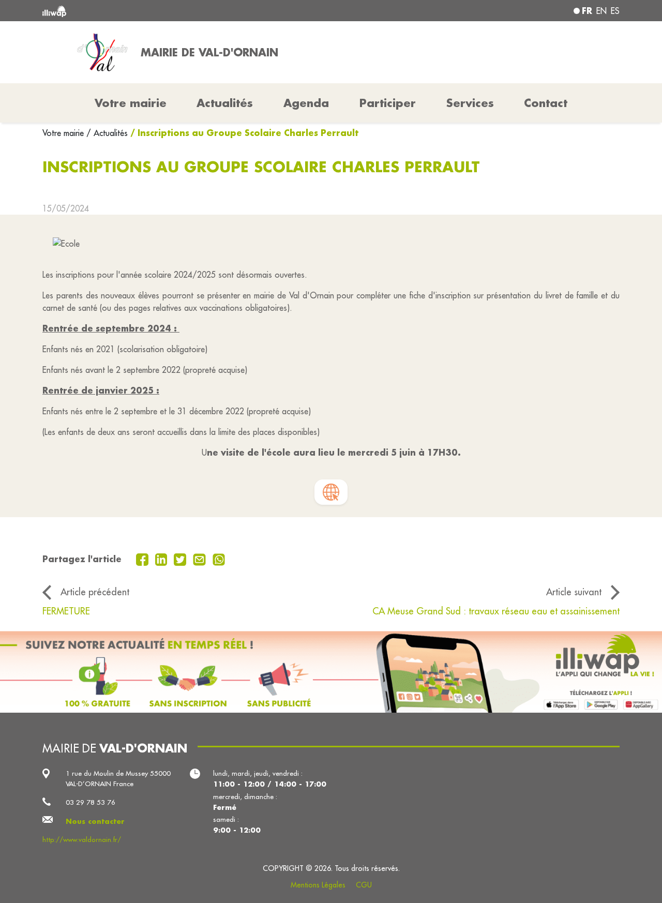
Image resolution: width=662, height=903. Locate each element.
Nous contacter (95, 821)
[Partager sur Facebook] (143, 558)
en (601, 11)
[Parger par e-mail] (200, 558)
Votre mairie (64, 133)
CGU (364, 885)
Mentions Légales (318, 885)
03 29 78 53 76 (90, 802)
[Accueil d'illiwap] (159, 10)
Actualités (225, 103)
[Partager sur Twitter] (181, 558)
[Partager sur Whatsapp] (219, 558)
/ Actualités (107, 133)
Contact (545, 103)
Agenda (306, 103)
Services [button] (470, 103)
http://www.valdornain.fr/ (81, 839)
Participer (387, 103)
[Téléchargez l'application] (331, 672)
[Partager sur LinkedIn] (162, 558)
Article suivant (573, 592)
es (615, 11)
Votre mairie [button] (131, 103)
